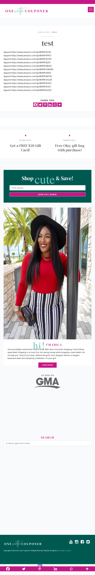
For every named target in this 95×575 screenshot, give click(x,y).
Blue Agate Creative (64, 551)
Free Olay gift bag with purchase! (69, 147)
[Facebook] (35, 104)
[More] (59, 104)
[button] (91, 9)
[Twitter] (40, 104)
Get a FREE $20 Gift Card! (25, 147)
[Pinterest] (45, 104)
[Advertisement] (47, 413)
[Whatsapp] (55, 104)
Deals (54, 32)
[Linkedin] (50, 104)
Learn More (47, 365)
